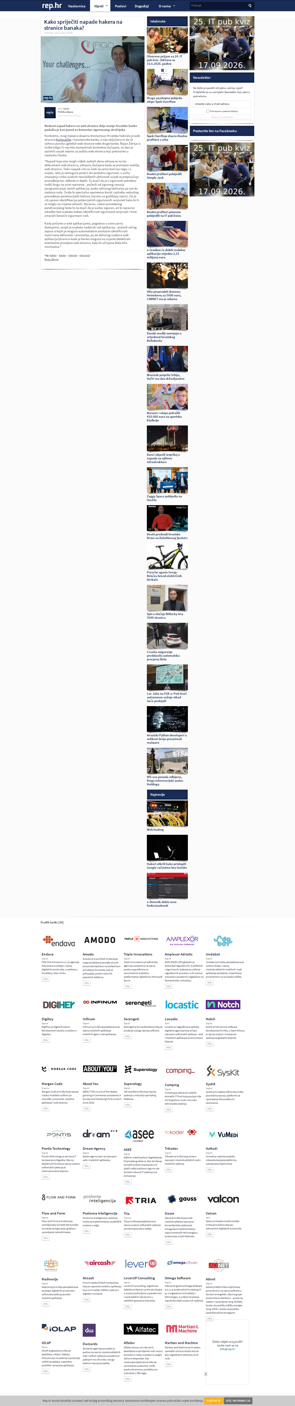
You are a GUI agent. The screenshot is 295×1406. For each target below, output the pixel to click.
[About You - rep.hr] (100, 1072)
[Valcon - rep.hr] (223, 1202)
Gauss (169, 1213)
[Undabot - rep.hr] (223, 945)
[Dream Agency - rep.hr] (100, 1136)
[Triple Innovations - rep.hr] (141, 941)
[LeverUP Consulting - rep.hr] (141, 1267)
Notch (210, 1019)
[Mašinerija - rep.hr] (51, 1271)
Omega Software (178, 1278)
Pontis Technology (56, 1148)
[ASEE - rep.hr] (140, 1141)
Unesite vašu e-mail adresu (212, 104)
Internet (48, 33)
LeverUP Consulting (139, 1278)
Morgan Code (52, 1083)
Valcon (211, 1213)
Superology (133, 1083)
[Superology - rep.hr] (141, 1072)
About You (90, 1083)
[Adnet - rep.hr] (219, 1271)
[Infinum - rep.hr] (100, 1003)
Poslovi (120, 6)
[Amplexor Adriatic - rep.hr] (182, 944)
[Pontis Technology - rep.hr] (59, 1139)
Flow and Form (53, 1213)
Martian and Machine (181, 1342)
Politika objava (65, 112)
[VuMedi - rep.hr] (223, 1139)
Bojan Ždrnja (51, 259)
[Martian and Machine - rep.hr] (182, 1333)
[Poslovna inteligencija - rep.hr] (100, 1203)
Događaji (142, 6)
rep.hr (52, 6)
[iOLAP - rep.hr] (59, 1330)
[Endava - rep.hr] (59, 946)
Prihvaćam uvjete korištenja (224, 111)
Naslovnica (77, 6)
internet (72, 255)
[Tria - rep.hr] (141, 1205)
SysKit (210, 1084)
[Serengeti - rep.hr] (141, 1007)
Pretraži (196, 5)
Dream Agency (94, 1148)
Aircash (88, 1278)
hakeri (53, 255)
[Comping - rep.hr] (181, 1077)
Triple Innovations (138, 954)
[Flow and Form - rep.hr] (59, 1199)
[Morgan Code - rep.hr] (59, 1072)
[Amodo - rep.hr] (100, 944)
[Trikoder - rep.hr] (181, 1134)
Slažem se (213, 1401)
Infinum (89, 1019)
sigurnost (84, 255)
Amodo (88, 954)
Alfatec (129, 1342)
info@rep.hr (227, 1349)
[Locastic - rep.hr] (182, 1008)
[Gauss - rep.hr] (182, 1203)
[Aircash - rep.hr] (100, 1266)
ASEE (128, 1149)
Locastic (171, 1019)
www (60, 115)
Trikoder (171, 1148)
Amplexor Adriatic (179, 954)
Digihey (47, 1019)
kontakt (76, 115)
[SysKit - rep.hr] (223, 1076)
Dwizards (90, 1343)
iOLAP (46, 1342)
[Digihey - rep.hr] (59, 1009)
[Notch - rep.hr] (223, 1008)
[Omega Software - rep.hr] (182, 1266)
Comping (172, 1084)
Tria (127, 1213)
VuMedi (211, 1148)
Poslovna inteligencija (100, 1213)
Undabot (213, 954)
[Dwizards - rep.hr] (89, 1336)
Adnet (210, 1279)
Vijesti (96, 7)
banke (62, 255)
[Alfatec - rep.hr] (141, 1333)
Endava (48, 954)
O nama (163, 7)
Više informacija (238, 1401)
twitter (68, 115)
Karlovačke (63, 140)
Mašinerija (50, 1279)
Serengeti (131, 1019)
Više (45, 979)
